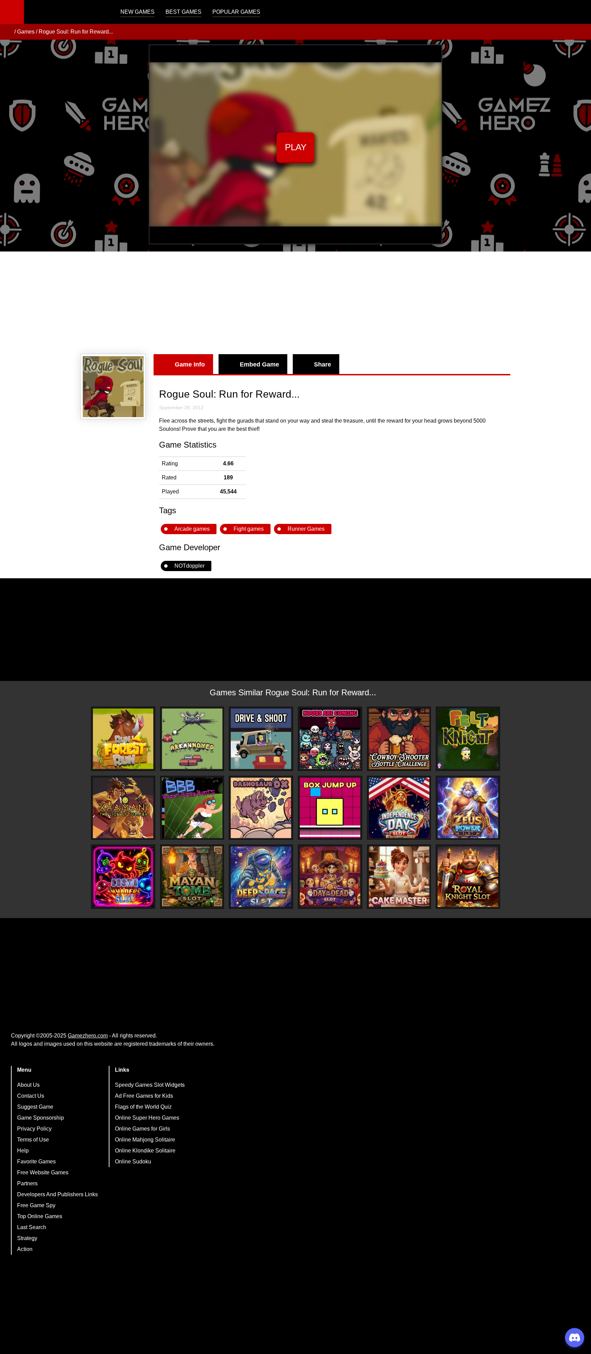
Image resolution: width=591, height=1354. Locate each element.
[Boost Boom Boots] (192, 808)
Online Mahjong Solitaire (145, 1140)
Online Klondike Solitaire (145, 1150)
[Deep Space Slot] (261, 876)
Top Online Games (39, 1216)
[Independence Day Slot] (399, 808)
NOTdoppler (189, 566)
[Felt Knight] (468, 739)
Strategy (27, 1238)
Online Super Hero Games (147, 1118)
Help (23, 1150)
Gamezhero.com (88, 1036)
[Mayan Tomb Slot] (192, 876)
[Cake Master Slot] (399, 876)
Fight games (249, 529)
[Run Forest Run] (123, 739)
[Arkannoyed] (192, 739)
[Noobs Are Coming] (330, 739)
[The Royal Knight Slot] (468, 876)
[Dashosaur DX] (261, 808)
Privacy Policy (34, 1129)
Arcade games (192, 529)
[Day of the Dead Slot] (330, 876)
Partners (27, 1183)
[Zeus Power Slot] (468, 808)
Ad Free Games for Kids (144, 1096)
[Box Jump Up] (330, 808)
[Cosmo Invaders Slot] (123, 876)
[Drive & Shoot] (261, 739)
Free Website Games (42, 1172)
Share (322, 364)
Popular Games (236, 12)
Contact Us (30, 1096)
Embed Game (259, 364)
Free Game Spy (36, 1205)
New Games (137, 12)
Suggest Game (35, 1107)
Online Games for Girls (142, 1129)
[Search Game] (579, 13)
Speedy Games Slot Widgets (150, 1085)
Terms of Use (33, 1140)
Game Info (190, 364)
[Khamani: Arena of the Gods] (123, 808)
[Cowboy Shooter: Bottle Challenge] (399, 739)
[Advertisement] (295, 303)
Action (24, 1249)
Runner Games (306, 529)
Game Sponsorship (40, 1118)
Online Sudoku (133, 1161)
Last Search (31, 1227)
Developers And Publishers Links (57, 1194)
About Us (28, 1085)
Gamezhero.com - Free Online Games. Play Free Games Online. (66, 12)
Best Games (183, 12)
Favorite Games (36, 1161)
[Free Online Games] (8, 32)
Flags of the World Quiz (143, 1107)
